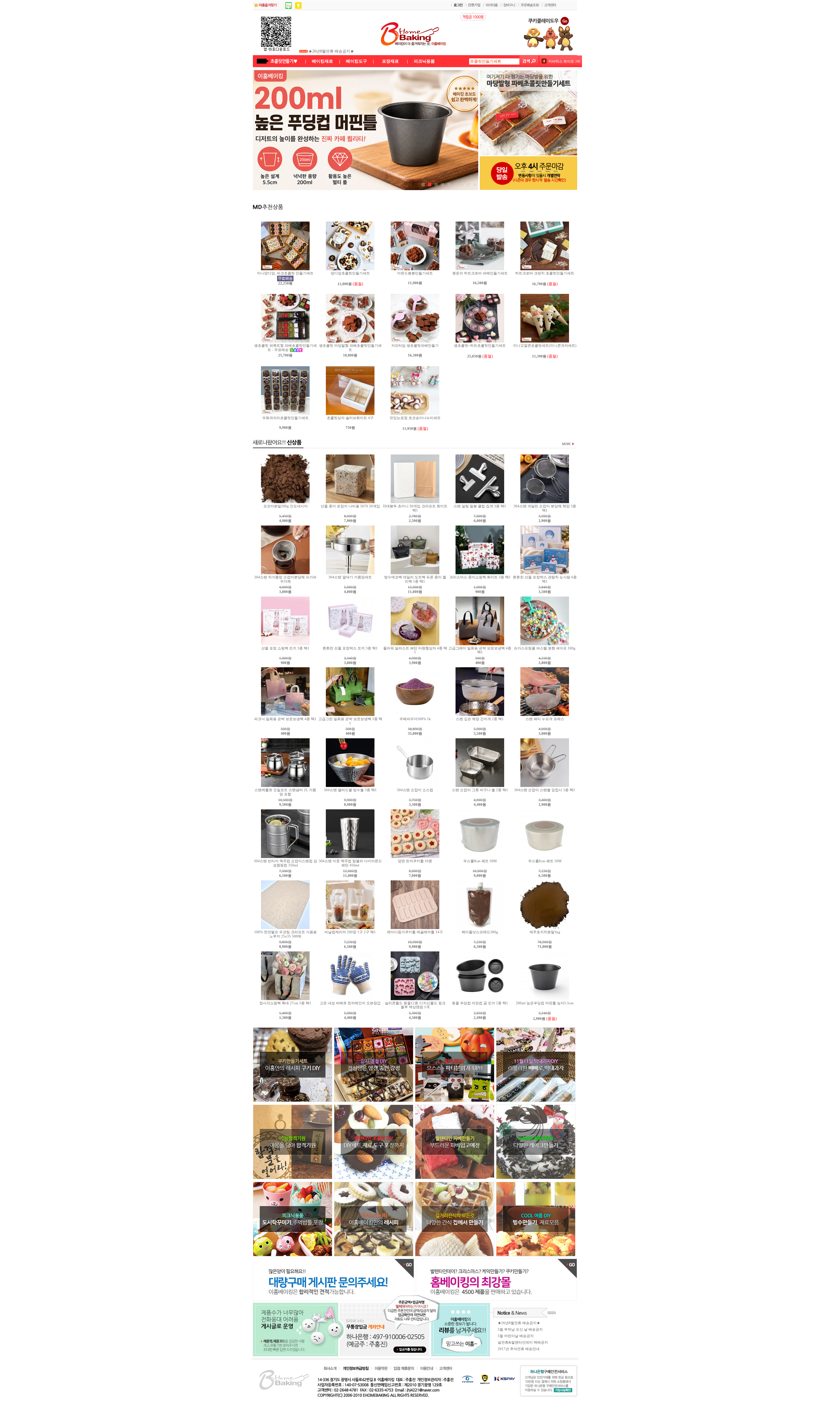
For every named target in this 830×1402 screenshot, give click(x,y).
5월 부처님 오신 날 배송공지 (332, 51)
